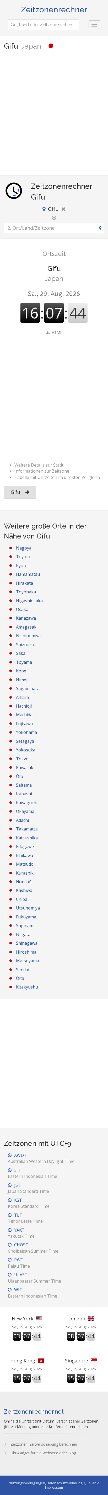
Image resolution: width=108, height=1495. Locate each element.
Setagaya (25, 741)
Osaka (22, 609)
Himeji (22, 680)
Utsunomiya (28, 908)
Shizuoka (25, 644)
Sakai (21, 653)
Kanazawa (26, 618)
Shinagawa (26, 943)
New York (22, 1318)
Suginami (25, 925)
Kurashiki (25, 873)
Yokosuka (25, 750)
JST (28, 1188)
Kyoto (22, 565)
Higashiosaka (29, 601)
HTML (57, 332)
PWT (19, 1263)
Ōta (19, 776)
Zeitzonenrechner (54, 9)
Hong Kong (22, 1360)
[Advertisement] (54, 113)
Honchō (23, 882)
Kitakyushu (27, 987)
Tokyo (22, 759)
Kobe (21, 671)
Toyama (24, 662)
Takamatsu (27, 829)
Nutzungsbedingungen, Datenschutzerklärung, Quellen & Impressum (54, 1485)
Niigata (23, 934)
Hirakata (24, 583)
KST (29, 1203)
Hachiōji (24, 706)
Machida (24, 715)
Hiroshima (26, 952)
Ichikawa (24, 855)
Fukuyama (26, 917)
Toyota (23, 557)
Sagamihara (28, 688)
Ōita (20, 978)
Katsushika (27, 838)
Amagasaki (26, 627)
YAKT (21, 1233)
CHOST (33, 1248)
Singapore (76, 1360)
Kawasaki (25, 767)
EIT (32, 1173)
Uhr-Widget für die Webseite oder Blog (42, 1452)
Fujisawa (24, 723)
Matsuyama (27, 961)
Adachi (22, 820)
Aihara (22, 697)
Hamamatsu (28, 574)
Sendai (22, 970)
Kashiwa (24, 890)
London (76, 1318)
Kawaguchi (26, 803)
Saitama (24, 785)
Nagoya (23, 548)
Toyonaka (26, 592)
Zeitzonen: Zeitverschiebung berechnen (43, 1444)
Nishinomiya (28, 636)
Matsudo (25, 864)
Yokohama (26, 732)
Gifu (15, 492)
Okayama (25, 811)
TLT (25, 1218)
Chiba (21, 899)
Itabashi (24, 794)
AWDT (41, 1158)
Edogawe (25, 846)
